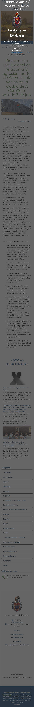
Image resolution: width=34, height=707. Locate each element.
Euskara (17, 35)
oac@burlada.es (17, 53)
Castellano (17, 30)
